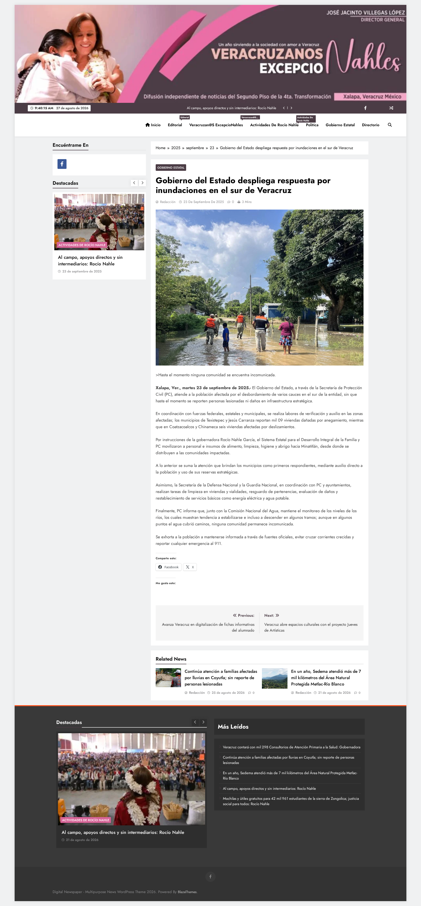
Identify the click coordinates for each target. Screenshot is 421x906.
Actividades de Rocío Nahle (276, 123)
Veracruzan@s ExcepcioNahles (218, 123)
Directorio (370, 125)
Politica (312, 125)
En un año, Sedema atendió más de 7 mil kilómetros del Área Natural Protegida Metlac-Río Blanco (326, 677)
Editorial (177, 123)
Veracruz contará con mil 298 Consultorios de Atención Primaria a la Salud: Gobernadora (291, 747)
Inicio (155, 125)
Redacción (167, 201)
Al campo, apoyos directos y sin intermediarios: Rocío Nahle (231, 108)
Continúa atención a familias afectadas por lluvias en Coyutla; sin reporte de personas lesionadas (221, 677)
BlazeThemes (187, 891)
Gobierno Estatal (340, 125)
